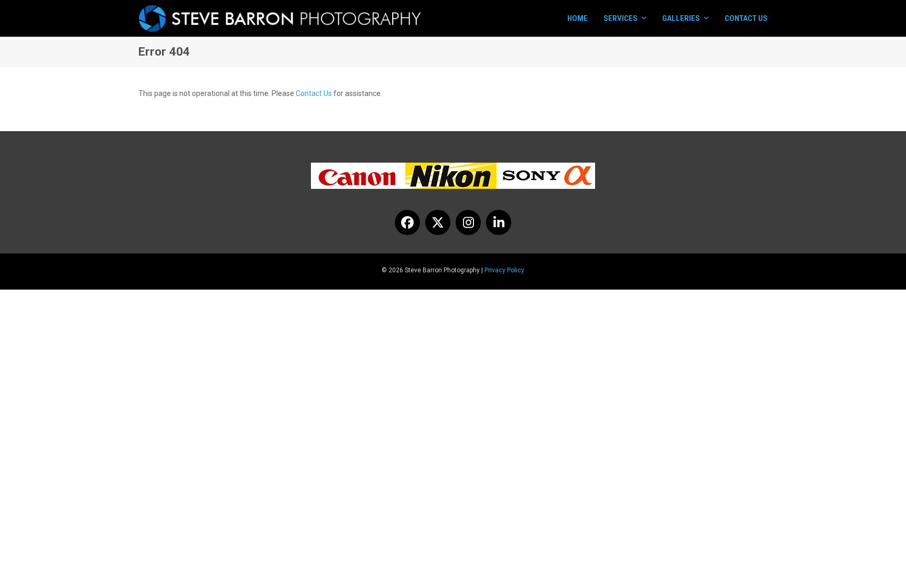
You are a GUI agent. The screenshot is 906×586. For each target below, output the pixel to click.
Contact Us (314, 93)
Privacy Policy (504, 270)
